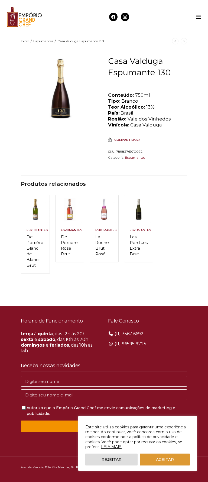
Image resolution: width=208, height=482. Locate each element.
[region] (137, 443)
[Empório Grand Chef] (24, 17)
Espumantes (43, 41)
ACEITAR (165, 459)
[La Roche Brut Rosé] (104, 209)
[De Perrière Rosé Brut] (70, 209)
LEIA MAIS (111, 446)
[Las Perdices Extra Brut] (138, 209)
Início (25, 41)
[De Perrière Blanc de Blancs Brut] (35, 209)
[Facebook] (113, 16)
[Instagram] (125, 16)
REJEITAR (112, 459)
